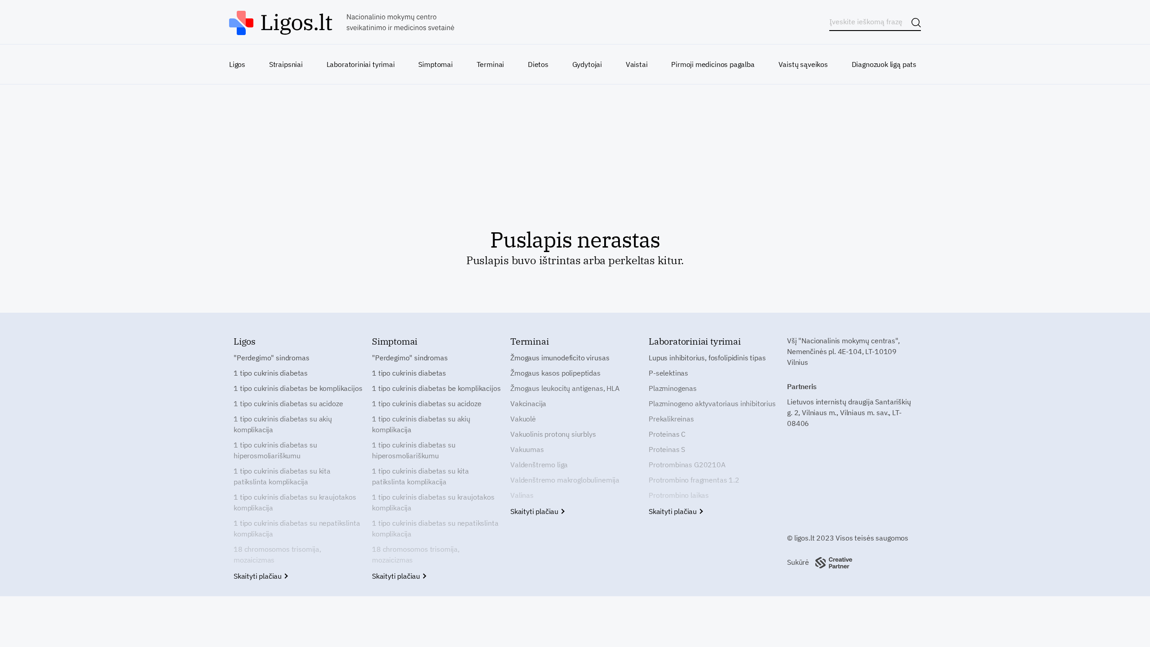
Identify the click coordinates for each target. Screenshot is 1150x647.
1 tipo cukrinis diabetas (271, 372)
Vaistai (637, 64)
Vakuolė (523, 418)
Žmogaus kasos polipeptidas (555, 372)
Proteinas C (667, 434)
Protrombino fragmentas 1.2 (694, 479)
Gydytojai (587, 64)
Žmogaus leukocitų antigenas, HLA (564, 388)
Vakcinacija (528, 403)
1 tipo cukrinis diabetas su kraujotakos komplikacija (295, 502)
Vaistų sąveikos (803, 64)
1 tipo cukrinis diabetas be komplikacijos (298, 388)
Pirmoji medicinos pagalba (713, 64)
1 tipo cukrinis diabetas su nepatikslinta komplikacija (297, 528)
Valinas (522, 495)
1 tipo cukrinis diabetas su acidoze (288, 403)
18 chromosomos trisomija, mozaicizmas (277, 554)
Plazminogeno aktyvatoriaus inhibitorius (712, 403)
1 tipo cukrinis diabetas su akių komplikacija (283, 424)
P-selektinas (668, 372)
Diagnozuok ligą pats (884, 64)
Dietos (538, 64)
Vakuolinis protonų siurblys (553, 434)
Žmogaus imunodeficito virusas (559, 357)
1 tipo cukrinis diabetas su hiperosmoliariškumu (275, 450)
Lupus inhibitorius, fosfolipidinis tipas (707, 357)
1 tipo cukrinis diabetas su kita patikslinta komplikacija (282, 476)
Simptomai (435, 64)
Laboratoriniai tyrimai (361, 64)
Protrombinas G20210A (687, 464)
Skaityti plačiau (258, 576)
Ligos (237, 64)
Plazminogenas (673, 388)
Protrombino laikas (679, 495)
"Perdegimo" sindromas (272, 357)
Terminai (490, 64)
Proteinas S (667, 449)
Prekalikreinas (671, 418)
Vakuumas (527, 449)
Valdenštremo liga (539, 464)
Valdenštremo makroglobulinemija (564, 479)
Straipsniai (286, 64)
